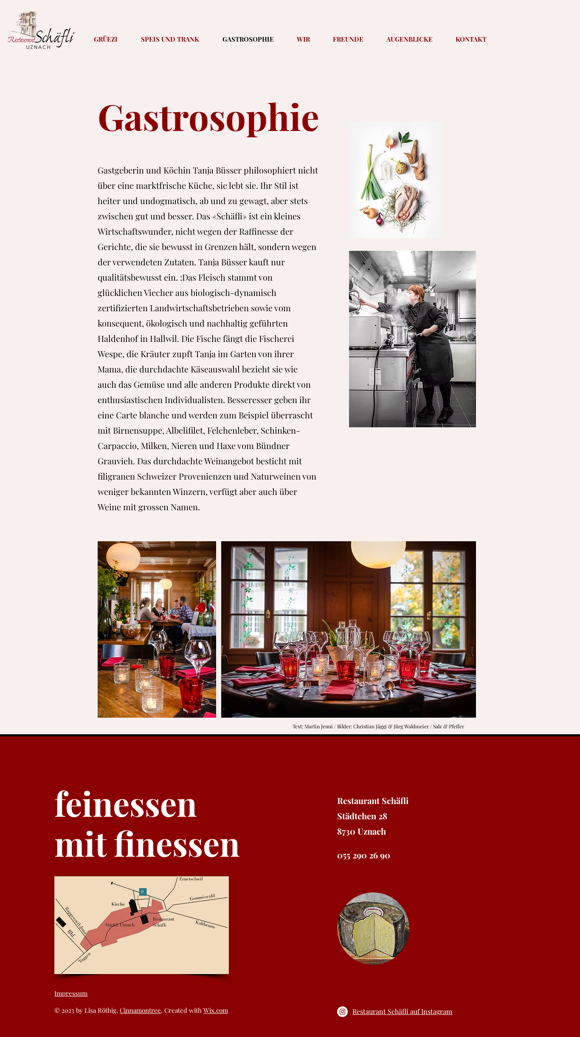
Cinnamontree (140, 1010)
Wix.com (215, 1010)
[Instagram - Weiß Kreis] (342, 1011)
